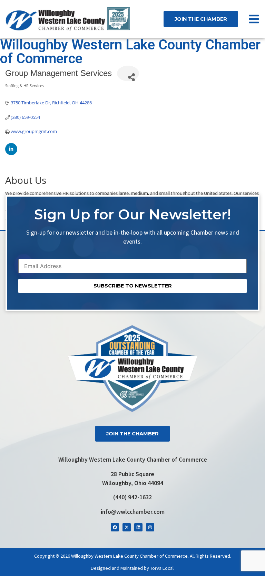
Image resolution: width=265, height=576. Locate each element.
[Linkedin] (138, 527)
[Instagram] (150, 527)
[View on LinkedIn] (11, 153)
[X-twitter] (126, 527)
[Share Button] (128, 73)
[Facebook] (115, 527)
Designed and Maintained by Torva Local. (133, 568)
